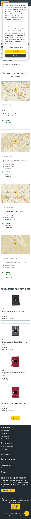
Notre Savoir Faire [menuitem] (6, 452)
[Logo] (15, 506)
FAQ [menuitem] (2, 462)
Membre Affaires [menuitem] (5, 454)
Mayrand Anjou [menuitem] (5, 430)
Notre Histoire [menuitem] (5, 449)
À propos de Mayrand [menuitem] (7, 446)
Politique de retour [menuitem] (6, 465)
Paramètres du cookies (15, 47)
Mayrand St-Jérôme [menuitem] (6, 439)
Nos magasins (5, 427)
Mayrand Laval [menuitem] (5, 436)
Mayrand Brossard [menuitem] (6, 433)
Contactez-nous (7, 490)
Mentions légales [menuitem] (5, 468)
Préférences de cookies (15, 516)
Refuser (15, 55)
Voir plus (15, 418)
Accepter (15, 51)
